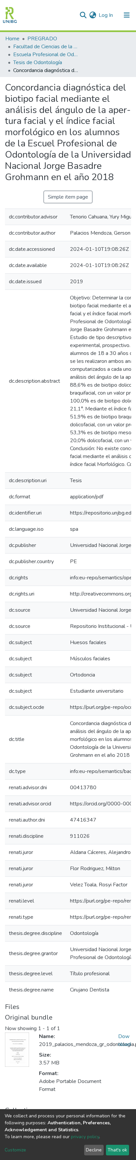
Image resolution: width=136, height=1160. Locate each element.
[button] (92, 15)
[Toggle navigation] (127, 15)
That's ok (117, 1150)
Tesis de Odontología (37, 62)
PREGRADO (42, 38)
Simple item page (68, 197)
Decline (94, 1150)
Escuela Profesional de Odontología (46, 54)
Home (12, 38)
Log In (106, 15)
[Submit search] (83, 15)
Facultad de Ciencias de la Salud (46, 46)
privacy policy (85, 1137)
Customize (15, 1150)
